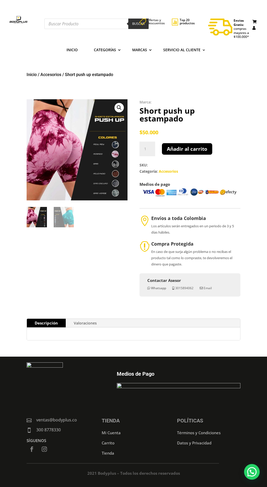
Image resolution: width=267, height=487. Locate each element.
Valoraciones (85, 323)
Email (208, 288)
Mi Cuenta (111, 432)
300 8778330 (48, 430)
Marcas (139, 50)
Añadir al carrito (187, 149)
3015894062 (184, 288)
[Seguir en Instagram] (44, 449)
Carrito (108, 442)
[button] (119, 107)
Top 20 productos (187, 21)
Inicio (72, 50)
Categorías (105, 50)
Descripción (46, 323)
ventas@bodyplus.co (56, 420)
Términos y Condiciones (199, 432)
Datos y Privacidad (194, 442)
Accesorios (50, 74)
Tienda (108, 453)
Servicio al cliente (182, 50)
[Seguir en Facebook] (32, 449)
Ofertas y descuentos (156, 21)
